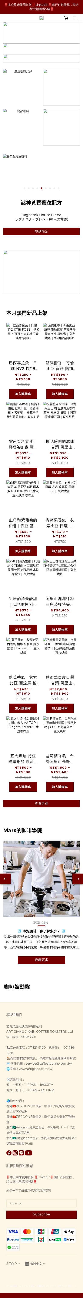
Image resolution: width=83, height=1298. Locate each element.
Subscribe (41, 1214)
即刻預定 (41, 231)
